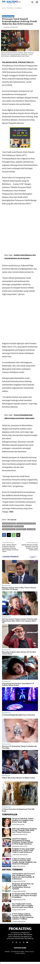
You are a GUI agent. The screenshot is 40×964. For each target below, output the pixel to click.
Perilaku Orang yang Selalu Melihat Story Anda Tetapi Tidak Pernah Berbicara (23, 850)
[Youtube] (27, 942)
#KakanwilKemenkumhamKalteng (26, 523)
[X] (9, 535)
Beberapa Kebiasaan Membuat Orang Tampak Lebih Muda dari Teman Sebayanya (24, 830)
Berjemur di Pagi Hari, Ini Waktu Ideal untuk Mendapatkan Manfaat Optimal (23, 886)
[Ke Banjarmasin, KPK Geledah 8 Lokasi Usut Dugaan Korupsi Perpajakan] (6, 897)
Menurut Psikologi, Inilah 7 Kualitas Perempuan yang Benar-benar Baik (23, 820)
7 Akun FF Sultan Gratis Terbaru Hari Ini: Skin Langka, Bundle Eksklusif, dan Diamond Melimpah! (24, 861)
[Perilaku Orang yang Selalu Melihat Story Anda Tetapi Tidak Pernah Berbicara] (6, 852)
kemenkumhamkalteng (9, 523)
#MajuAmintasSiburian (9, 529)
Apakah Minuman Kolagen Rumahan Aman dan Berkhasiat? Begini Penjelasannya (29, 547)
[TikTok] (20, 942)
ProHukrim (10, 8)
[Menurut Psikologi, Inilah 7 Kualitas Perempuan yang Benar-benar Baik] (6, 822)
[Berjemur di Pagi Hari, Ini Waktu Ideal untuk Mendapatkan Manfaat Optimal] (6, 887)
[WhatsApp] (13, 535)
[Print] (18, 535)
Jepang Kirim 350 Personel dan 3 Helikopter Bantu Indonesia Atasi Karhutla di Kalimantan (23, 876)
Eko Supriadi (12, 520)
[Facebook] (4, 535)
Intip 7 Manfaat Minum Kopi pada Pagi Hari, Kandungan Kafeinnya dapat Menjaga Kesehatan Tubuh (10, 548)
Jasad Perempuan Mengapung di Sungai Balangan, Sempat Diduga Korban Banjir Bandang (22, 841)
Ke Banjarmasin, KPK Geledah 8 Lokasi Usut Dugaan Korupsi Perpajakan (24, 895)
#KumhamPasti (19, 526)
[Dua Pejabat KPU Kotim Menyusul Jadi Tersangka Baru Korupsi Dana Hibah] (6, 907)
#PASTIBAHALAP (21, 529)
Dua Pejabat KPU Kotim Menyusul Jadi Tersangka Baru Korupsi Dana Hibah (22, 905)
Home (4, 8)
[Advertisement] (20, 228)
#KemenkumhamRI (8, 526)
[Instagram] (16, 942)
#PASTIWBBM (31, 529)
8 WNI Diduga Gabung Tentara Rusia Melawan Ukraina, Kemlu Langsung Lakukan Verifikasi (23, 916)
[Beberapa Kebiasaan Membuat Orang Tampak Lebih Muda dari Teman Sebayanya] (6, 832)
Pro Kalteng (18, 8)
